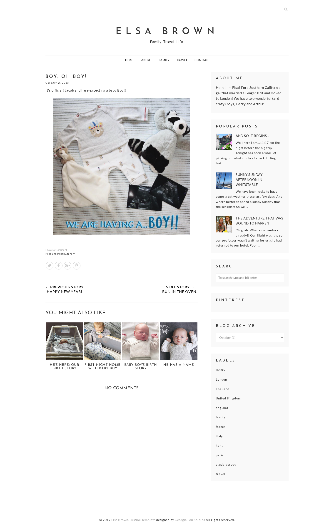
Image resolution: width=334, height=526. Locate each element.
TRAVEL (182, 60)
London (221, 379)
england (222, 408)
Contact (201, 60)
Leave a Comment (56, 249)
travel (220, 474)
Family (164, 60)
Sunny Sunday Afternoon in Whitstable (249, 179)
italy (219, 436)
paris (220, 455)
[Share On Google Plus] (67, 265)
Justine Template (142, 520)
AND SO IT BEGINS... (252, 136)
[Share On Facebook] (58, 265)
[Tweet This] (49, 265)
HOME (130, 60)
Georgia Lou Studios (190, 520)
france (221, 427)
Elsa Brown (167, 31)
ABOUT (146, 60)
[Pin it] (76, 265)
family (71, 253)
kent (219, 445)
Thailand (222, 389)
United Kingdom (228, 398)
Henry (221, 370)
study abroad (226, 464)
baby (63, 253)
